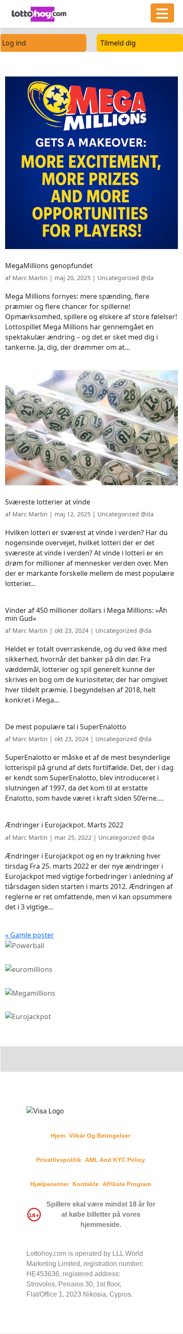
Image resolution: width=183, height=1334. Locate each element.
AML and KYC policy (115, 1159)
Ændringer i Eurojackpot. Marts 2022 (64, 825)
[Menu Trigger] (162, 13)
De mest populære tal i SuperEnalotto (65, 726)
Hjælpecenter (49, 1184)
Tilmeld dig (118, 43)
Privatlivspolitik (58, 1159)
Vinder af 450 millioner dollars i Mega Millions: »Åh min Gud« (86, 614)
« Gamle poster (29, 935)
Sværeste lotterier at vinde (47, 502)
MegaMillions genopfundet (49, 265)
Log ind (14, 43)
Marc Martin (30, 278)
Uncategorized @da (125, 278)
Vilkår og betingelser (99, 1135)
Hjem (58, 1135)
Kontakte (85, 1184)
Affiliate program (127, 1184)
